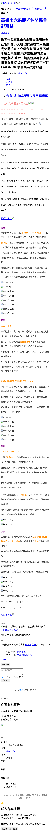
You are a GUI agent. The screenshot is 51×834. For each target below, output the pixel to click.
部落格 (9, 82)
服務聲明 (28, 798)
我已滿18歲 (6, 829)
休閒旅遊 (22, 73)
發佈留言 (5, 680)
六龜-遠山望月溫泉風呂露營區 (27, 96)
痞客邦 (28, 644)
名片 (8, 85)
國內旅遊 (21, 652)
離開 (15, 829)
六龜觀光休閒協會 (9, 630)
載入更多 (5, 665)
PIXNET (12, 795)
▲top (3, 659)
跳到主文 (5, 33)
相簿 (8, 79)
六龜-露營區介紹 (25, 655)
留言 (34, 644)
